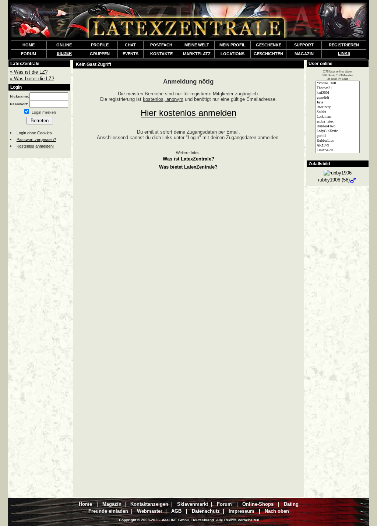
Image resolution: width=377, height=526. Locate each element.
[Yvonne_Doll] (337, 83)
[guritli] (337, 136)
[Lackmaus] (337, 116)
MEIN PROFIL (232, 45)
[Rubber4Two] (337, 126)
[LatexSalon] (337, 150)
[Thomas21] (337, 88)
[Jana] (337, 102)
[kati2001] (337, 93)
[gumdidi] (337, 97)
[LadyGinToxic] (337, 131)
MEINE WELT (196, 45)
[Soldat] (337, 112)
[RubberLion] (337, 140)
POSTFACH (161, 45)
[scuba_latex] (337, 121)
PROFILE (100, 45)
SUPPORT (304, 45)
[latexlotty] (337, 107)
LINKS (344, 53)
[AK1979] (337, 145)
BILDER (64, 53)
